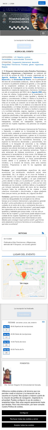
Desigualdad (6, 64)
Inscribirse (24, 46)
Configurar (24, 412)
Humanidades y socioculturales (13, 59)
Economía (28, 59)
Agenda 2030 (37, 92)
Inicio (5, 3)
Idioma (41, 3)
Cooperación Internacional (21, 62)
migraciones (39, 64)
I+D (15, 57)
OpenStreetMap (34, 296)
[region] (24, 408)
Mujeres (5, 67)
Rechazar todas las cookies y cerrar (24, 419)
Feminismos (16, 64)
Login (12, 3)
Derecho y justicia (23, 57)
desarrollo (35, 62)
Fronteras (24, 64)
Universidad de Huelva (22, 79)
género (31, 64)
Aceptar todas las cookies (24, 425)
